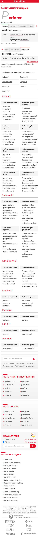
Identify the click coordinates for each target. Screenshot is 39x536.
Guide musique (9, 486)
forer (27, 40)
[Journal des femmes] (10, 521)
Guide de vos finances (12, 463)
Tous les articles (16, 509)
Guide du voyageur (11, 500)
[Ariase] (10, 534)
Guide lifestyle (9, 474)
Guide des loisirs (10, 477)
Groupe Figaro (17, 512)
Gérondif (5, 91)
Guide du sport (9, 489)
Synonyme (13, 26)
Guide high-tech (10, 468)
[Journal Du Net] (10, 525)
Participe (5, 86)
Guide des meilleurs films (13, 483)
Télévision (7, 442)
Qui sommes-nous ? (9, 507)
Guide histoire (9, 471)
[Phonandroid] (29, 533)
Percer (12, 35)
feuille (32, 58)
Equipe (18, 507)
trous (12, 37)
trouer (22, 40)
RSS (23, 509)
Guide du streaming (11, 492)
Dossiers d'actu (9, 439)
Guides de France (10, 466)
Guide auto (8, 460)
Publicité (33, 507)
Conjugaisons (22, 26)
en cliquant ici (32, 62)
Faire (12, 58)
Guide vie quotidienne (12, 495)
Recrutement (29, 509)
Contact (8, 509)
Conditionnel (7, 82)
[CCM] (29, 521)
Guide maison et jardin (12, 480)
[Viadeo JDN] (29, 529)
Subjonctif (24, 77)
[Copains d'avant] (10, 529)
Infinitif (23, 86)
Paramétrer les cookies (22, 511)
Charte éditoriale (25, 507)
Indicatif (5, 77)
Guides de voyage (10, 497)
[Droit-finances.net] (29, 525)
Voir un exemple (30, 439)
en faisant (19, 35)
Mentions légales (7, 512)
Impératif (23, 82)
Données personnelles (9, 511)
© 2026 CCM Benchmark (29, 512)
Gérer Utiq (33, 511)
